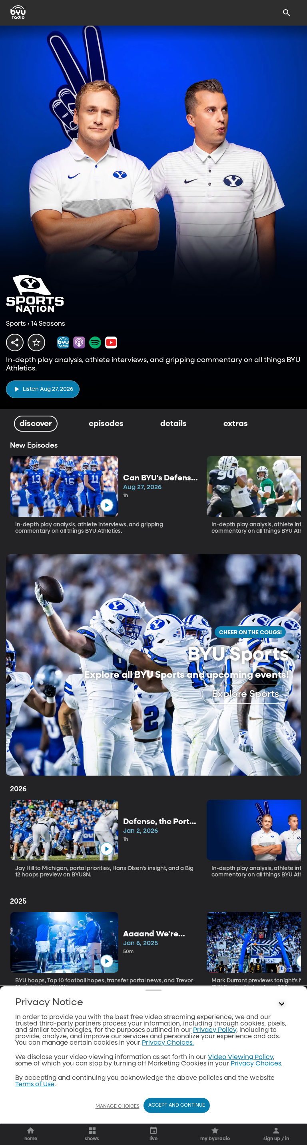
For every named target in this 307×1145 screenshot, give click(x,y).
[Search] (286, 12)
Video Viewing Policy (240, 1057)
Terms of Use (34, 1084)
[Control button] (282, 1004)
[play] (106, 505)
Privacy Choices (256, 1064)
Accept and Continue (176, 1105)
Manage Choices (118, 1106)
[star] (36, 342)
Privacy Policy (214, 1030)
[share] (15, 342)
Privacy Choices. (168, 1043)
